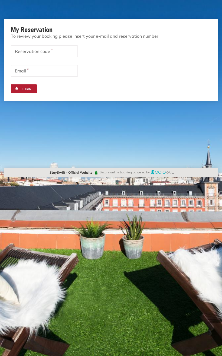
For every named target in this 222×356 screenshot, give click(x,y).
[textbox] (44, 51)
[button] (24, 88)
